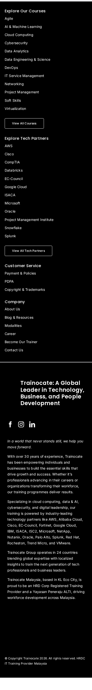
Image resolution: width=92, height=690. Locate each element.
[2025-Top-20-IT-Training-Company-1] (19, 611)
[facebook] (10, 424)
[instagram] (21, 424)
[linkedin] (32, 424)
